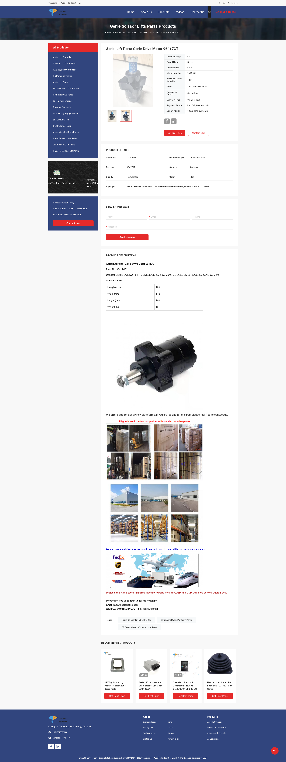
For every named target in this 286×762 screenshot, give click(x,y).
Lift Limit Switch (61, 120)
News (170, 722)
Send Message (127, 237)
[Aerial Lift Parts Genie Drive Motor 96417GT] (133, 80)
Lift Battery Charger (62, 101)
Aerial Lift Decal (60, 82)
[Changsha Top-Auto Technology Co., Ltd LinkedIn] (224, 3)
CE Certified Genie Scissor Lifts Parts (139, 627)
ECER (205, 758)
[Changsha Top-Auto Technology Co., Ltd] (58, 12)
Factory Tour (148, 728)
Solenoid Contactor (62, 107)
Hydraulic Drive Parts (63, 95)
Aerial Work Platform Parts (66, 132)
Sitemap (171, 733)
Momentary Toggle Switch (66, 113)
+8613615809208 (72, 214)
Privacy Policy (173, 739)
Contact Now (73, 223)
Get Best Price (175, 133)
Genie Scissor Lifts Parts (125, 32)
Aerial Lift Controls (62, 57)
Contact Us (147, 739)
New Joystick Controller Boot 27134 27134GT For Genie (219, 685)
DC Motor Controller (62, 76)
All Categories (213, 739)
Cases (170, 728)
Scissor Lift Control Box (64, 63)
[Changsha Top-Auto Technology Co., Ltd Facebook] (220, 3)
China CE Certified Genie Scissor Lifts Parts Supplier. (100, 758)
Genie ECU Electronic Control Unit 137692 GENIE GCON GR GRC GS (185, 685)
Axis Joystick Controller (64, 70)
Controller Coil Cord (62, 126)
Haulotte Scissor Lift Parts (66, 151)
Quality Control (149, 733)
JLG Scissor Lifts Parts (64, 145)
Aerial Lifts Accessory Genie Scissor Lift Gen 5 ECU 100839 (151, 685)
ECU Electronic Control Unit (66, 88)
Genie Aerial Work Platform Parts (176, 620)
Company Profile (149, 722)
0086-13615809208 (78, 208)
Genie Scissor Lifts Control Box (136, 620)
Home (108, 32)
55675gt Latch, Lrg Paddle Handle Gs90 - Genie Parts (115, 685)
